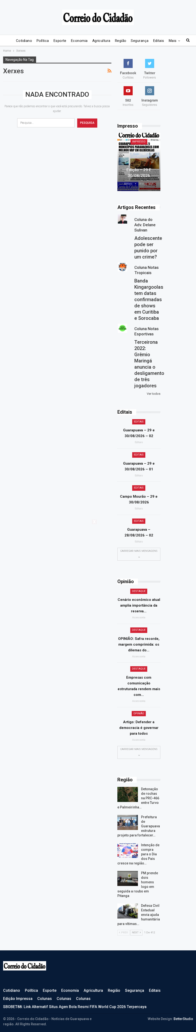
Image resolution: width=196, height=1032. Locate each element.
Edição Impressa (18, 998)
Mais (173, 41)
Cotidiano (24, 41)
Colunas (44, 998)
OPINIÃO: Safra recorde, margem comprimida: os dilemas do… (138, 644)
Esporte (60, 41)
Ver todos (153, 393)
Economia (79, 41)
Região (120, 41)
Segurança (139, 41)
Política (43, 41)
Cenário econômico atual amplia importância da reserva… (139, 605)
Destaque (139, 591)
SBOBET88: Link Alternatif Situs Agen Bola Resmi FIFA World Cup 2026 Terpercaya (75, 1006)
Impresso (139, 141)
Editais (158, 41)
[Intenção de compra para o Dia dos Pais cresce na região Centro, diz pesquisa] (127, 850)
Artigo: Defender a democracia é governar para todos (138, 728)
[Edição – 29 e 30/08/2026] (139, 162)
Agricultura (101, 41)
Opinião (138, 713)
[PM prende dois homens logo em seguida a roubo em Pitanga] (127, 878)
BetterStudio (183, 1019)
